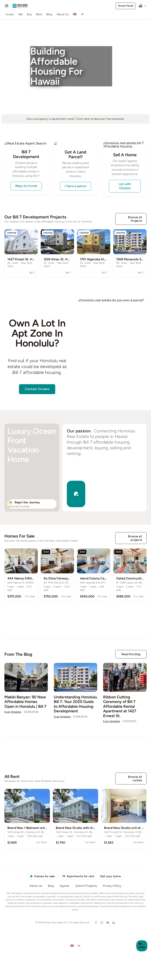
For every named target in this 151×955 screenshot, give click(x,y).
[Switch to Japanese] (82, 14)
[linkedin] (113, 922)
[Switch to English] (72, 945)
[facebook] (96, 922)
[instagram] (102, 922)
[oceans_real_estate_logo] (20, 5)
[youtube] (108, 922)
